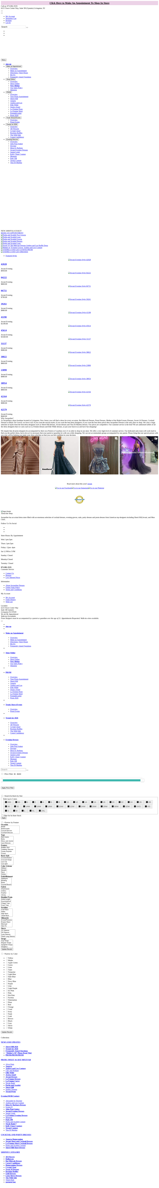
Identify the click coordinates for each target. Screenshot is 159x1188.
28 (149, 802)
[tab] (82, 633)
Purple (10, 984)
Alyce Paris (10, 1064)
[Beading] (6, 881)
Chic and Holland (12, 1071)
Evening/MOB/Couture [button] (10, 1096)
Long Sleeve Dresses (14, 1176)
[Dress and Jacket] (7, 841)
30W (116, 806)
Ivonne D (9, 1107)
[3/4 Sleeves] (8, 932)
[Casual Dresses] (10, 831)
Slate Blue (12, 977)
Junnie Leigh (10, 1113)
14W (28, 806)
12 (77, 802)
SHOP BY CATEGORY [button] (10, 1152)
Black (10, 1021)
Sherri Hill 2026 (12, 1047)
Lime (10, 967)
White (10, 1028)
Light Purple (12, 988)
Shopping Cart (11, 18)
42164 (4, 396)
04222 (4, 277)
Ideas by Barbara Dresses (16, 1105)
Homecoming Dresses (14, 1165)
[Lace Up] (7, 862)
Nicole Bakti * (11, 1124)
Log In (8, 23)
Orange (11, 1007)
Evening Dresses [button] (12, 740)
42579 (4, 409)
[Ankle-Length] (6, 899)
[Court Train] (6, 905)
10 (67, 802)
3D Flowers (10, 1157)
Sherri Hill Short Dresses (15, 1148)
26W (94, 806)
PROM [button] (8, 672)
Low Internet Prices (13, 578)
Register (9, 21)
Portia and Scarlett (13, 1085)
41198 (4, 317)
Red (9, 1005)
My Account (10, 16)
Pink (9, 993)
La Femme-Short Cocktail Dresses (19, 1143)
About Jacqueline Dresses (15, 585)
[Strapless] (7, 947)
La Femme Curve (13, 1081)
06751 (4, 290)
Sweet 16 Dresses (12, 1169)
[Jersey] (5, 895)
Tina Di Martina (11, 1130)
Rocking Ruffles (12, 1172)
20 (113, 802)
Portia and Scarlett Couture (15, 1122)
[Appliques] (6, 879)
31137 (4, 343)
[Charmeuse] (5, 889)
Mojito (10, 960)
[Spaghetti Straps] (7, 945)
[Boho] (7, 839)
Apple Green (13, 963)
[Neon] (4, 872)
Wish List (9, 602)
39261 (4, 304)
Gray (10, 1023)
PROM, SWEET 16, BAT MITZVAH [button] (16, 1060)
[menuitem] (82, 16)
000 (9, 802)
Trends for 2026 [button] (12, 718)
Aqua (10, 970)
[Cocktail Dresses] (10, 833)
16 (95, 802)
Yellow (10, 958)
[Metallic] (4, 870)
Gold (10, 1016)
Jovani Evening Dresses (15, 1111)
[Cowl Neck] (7, 910)
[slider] (142, 780)
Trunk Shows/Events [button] (14, 705)
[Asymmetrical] (6, 901)
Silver (10, 1026)
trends (90, 484)
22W (72, 806)
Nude (10, 1014)
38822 (4, 356)
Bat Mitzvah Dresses (14, 1161)
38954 (4, 383)
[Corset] (8, 853)
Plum (10, 1002)
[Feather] (5, 893)
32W (127, 806)
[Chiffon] (5, 891)
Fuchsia (11, 998)
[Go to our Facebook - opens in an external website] (63, 488)
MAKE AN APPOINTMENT (12, 233)
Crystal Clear (11, 1167)
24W (83, 806)
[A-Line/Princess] (6, 920)
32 (18, 806)
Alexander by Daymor (14, 1101)
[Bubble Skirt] (8, 848)
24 (131, 802)
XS (148, 806)
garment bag (11, 1182)
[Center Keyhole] (8, 851)
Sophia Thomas (11, 1089)
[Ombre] (4, 874)
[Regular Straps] (7, 943)
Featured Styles (11, 256)
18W (50, 806)
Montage (9, 1118)
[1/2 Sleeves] (8, 930)
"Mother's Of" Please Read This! (19, 1053)
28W (105, 806)
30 (8, 806)
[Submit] (27, 27)
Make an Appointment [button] (14, 633)
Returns (8, 575)
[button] (8, 64)
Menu (4, 60)
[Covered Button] (7, 858)
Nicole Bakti (10, 1083)
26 (140, 802)
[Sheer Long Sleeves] (8, 936)
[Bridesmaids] (10, 829)
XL (33, 811)
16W (39, 806)
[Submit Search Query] (27, 770)
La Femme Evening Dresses (16, 1115)
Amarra (9, 1066)
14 (86, 802)
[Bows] (6, 883)
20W (61, 806)
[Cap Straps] (7, 941)
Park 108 (9, 1120)
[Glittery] (4, 868)
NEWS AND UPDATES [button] (10, 1042)
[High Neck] (7, 914)
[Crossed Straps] (7, 860)
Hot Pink (11, 995)
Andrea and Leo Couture (16, 1068)
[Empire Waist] (6, 922)
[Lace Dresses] (7, 843)
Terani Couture (12, 1128)
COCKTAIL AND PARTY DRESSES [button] (16, 1135)
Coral (10, 1009)
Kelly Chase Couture (14, 1126)
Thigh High (10, 1180)
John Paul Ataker (13, 1109)
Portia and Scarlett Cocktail (16, 1146)
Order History (11, 600)
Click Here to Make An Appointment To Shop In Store (79, 3)
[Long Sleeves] (8, 934)
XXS (138, 806)
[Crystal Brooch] (6, 885)
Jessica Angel (11, 1075)
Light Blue (12, 974)
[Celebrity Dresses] (8, 850)
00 (19, 802)
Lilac (10, 986)
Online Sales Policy (13, 588)
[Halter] (7, 912)
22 (122, 802)
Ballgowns (10, 1159)
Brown (10, 1019)
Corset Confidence (13, 1163)
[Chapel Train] (6, 903)
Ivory (10, 1012)
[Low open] (7, 864)
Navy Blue (12, 981)
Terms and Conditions (14, 590)
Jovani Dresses (11, 1077)
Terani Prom (11, 1092)
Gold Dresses (11, 1174)
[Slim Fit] (6, 926)
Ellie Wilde (10, 1073)
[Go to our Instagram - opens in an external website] (80, 488)
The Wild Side (11, 1178)
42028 (4, 264)
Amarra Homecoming (14, 1139)
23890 (4, 370)
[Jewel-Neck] (7, 916)
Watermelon (12, 1000)
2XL (43, 811)
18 (104, 802)
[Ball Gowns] (7, 837)
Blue (10, 979)
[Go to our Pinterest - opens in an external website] (96, 488)
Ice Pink (11, 991)
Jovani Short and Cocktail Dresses (19, 1141)
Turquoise (11, 972)
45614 (4, 330)
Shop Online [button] (10, 653)
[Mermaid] (6, 924)
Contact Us (10, 573)
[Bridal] (10, 827)
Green (10, 965)
